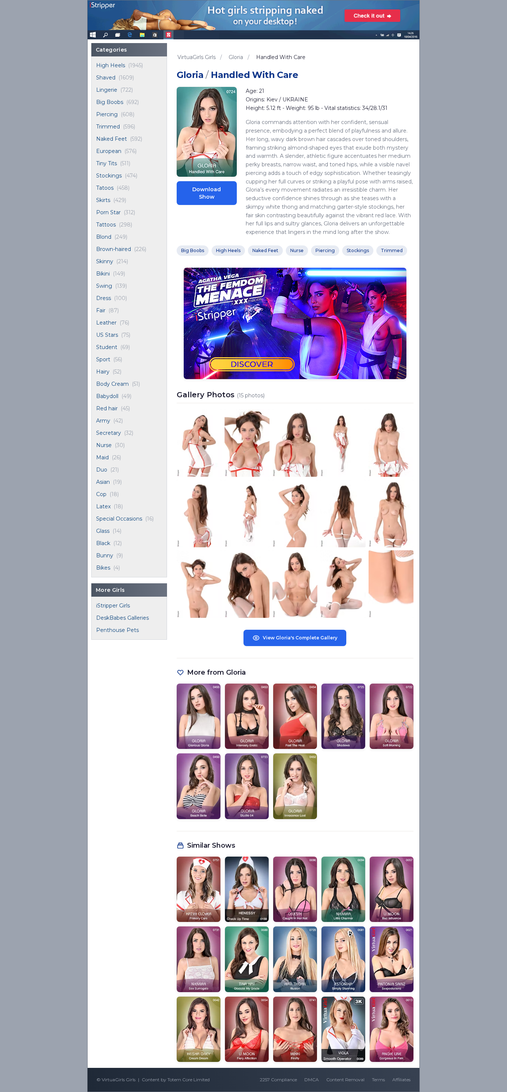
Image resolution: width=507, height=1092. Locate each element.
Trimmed (108, 126)
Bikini (103, 273)
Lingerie (106, 90)
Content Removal (345, 1079)
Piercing (107, 114)
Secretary (108, 433)
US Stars (107, 335)
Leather (106, 322)
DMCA (311, 1079)
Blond (103, 237)
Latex (103, 506)
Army (103, 420)
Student (106, 347)
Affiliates (401, 1079)
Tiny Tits (106, 163)
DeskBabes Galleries (122, 618)
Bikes (103, 567)
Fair (100, 310)
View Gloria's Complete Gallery (300, 637)
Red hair (107, 408)
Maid (102, 457)
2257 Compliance (278, 1079)
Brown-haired (113, 249)
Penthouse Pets (117, 630)
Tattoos (106, 224)
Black (103, 543)
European (108, 151)
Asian (103, 482)
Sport (103, 359)
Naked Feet (111, 139)
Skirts (103, 200)
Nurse (104, 445)
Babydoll (107, 396)
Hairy (102, 371)
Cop (101, 494)
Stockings (109, 175)
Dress (103, 298)
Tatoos (105, 188)
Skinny (104, 261)
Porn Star (108, 212)
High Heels (110, 65)
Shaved (105, 77)
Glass (102, 531)
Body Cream (112, 384)
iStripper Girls (113, 605)
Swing (104, 286)
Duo (101, 469)
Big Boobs (109, 102)
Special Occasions (119, 518)
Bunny (104, 555)
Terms (378, 1079)
